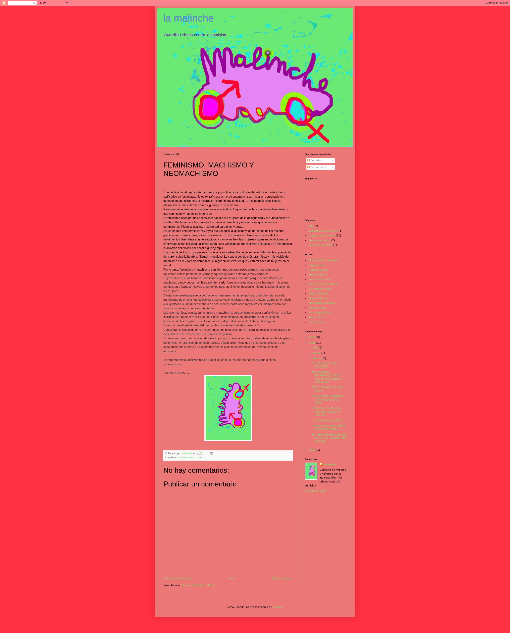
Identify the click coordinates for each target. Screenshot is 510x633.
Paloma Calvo (317, 307)
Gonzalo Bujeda (318, 269)
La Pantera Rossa (319, 288)
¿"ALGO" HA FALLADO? (327, 420)
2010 (312, 449)
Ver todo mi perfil (315, 490)
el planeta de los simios (323, 230)
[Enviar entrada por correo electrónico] (211, 453)
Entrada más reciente (177, 578)
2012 (312, 337)
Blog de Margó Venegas (323, 260)
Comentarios (318, 167)
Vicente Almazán (318, 298)
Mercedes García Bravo (323, 283)
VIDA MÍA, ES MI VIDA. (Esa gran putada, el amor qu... (326, 412)
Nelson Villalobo (318, 293)
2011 (312, 342)
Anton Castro (316, 317)
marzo (317, 352)
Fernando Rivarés (319, 279)
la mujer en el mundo (190, 457)
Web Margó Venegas (321, 302)
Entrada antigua (282, 578)
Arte (311, 225)
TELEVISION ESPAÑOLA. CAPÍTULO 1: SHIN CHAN (328, 400)
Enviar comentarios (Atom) (198, 585)
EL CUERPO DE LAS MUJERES (325, 364)
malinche (330, 464)
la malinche (188, 18)
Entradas (316, 160)
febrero (318, 358)
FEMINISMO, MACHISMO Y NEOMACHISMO (328, 427)
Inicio (231, 578)
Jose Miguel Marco (320, 312)
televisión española (320, 244)
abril (316, 347)
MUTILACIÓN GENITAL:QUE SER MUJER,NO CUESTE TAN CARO (326, 376)
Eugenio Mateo (318, 274)
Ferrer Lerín (316, 322)
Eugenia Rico (316, 265)
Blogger (277, 606)
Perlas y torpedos (319, 240)
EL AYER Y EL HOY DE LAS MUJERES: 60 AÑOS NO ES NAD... (329, 438)
